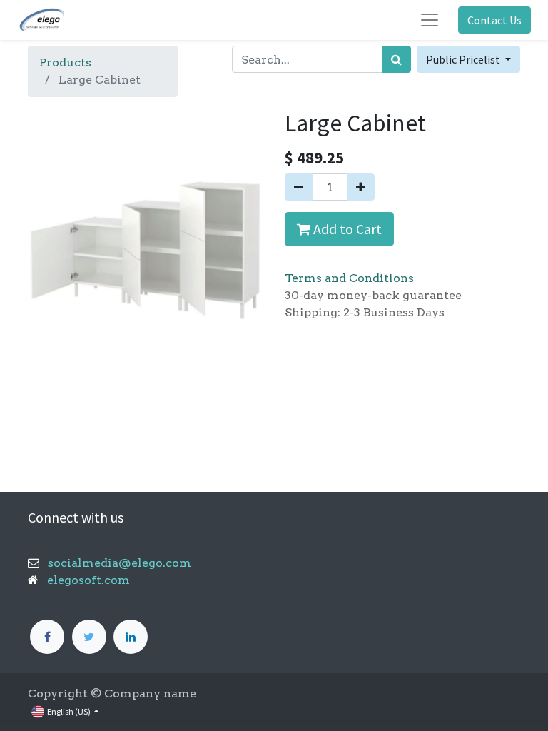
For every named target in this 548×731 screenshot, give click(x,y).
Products (65, 62)
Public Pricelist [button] (464, 59)
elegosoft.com (87, 580)
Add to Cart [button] (346, 229)
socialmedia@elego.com (115, 563)
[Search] (396, 59)
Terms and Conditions (349, 278)
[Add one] (361, 187)
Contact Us (494, 20)
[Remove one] (299, 187)
